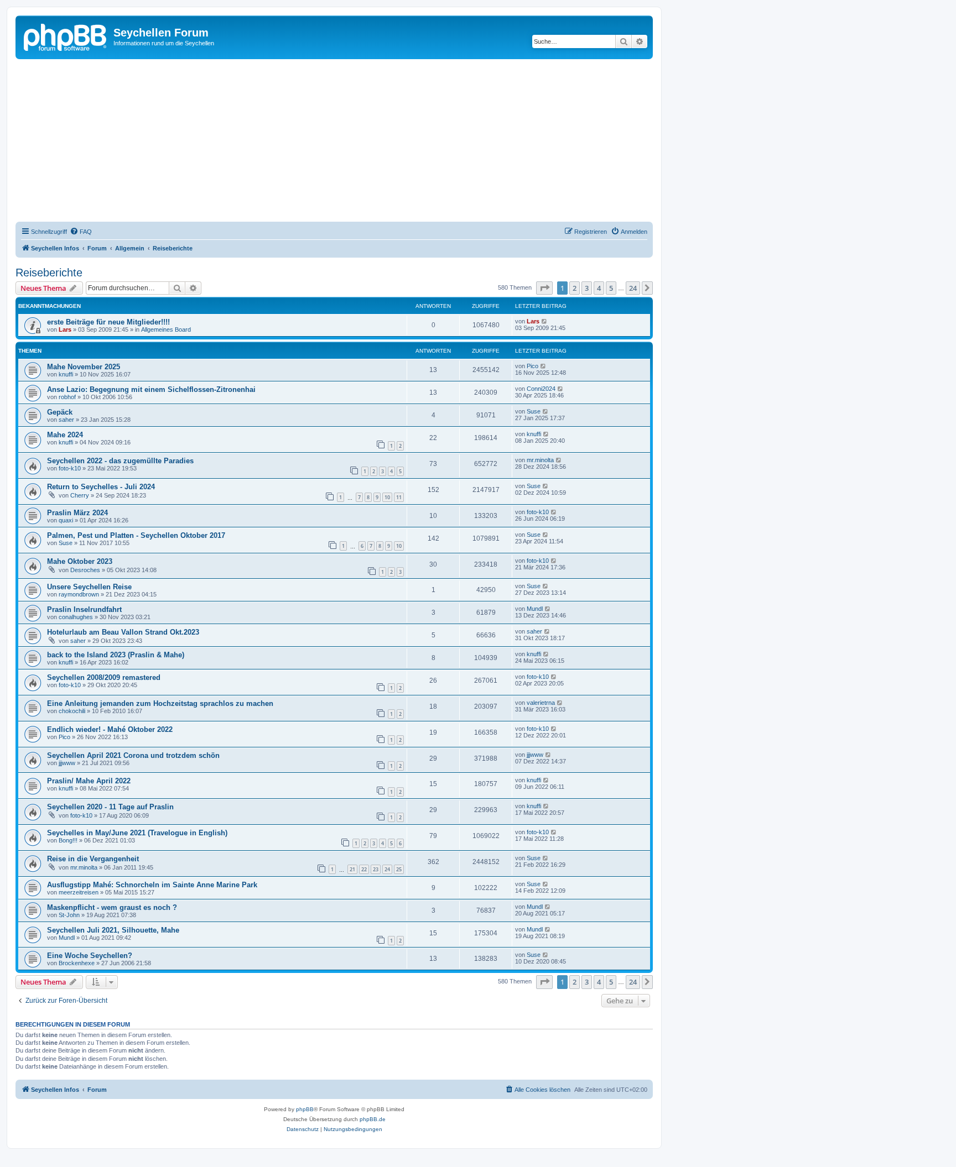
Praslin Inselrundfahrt (84, 609)
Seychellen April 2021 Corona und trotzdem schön (133, 755)
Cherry (79, 495)
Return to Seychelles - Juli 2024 (101, 487)
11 (399, 497)
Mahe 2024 (65, 435)
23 (375, 869)
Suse (534, 411)
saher (66, 419)
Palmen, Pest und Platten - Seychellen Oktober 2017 (136, 535)
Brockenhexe (77, 963)
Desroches (85, 570)
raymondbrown (79, 594)
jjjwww (67, 763)
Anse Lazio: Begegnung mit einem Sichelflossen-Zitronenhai (151, 389)
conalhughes (76, 617)
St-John (69, 915)
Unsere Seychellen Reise (89, 587)
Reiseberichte (48, 272)
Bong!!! (68, 840)
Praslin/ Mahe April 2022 (89, 781)
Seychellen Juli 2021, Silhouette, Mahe (113, 930)
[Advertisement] (347, 142)
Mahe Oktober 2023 (79, 561)
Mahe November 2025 (83, 367)
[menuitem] (81, 231)
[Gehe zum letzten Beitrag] (544, 321)
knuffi (66, 374)
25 (399, 869)
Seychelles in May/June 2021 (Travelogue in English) (137, 833)
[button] (544, 288)
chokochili (72, 711)
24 (387, 869)
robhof (67, 397)
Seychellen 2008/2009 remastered (103, 677)
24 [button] (633, 288)
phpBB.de (373, 1119)
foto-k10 (70, 468)
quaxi (66, 520)
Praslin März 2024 (77, 513)
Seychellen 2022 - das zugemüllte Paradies (120, 461)
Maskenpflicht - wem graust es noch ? (112, 907)
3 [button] (587, 288)
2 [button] (574, 288)
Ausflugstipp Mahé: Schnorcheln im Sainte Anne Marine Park (152, 885)
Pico (532, 366)
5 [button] (611, 288)
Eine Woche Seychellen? (89, 955)
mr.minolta (540, 460)
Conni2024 (541, 388)
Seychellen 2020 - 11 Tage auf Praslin (110, 807)
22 (364, 869)
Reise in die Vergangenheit (93, 859)
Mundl (535, 608)
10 (387, 497)
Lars (65, 329)
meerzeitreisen (78, 892)
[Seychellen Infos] (65, 36)
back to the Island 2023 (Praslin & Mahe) (115, 655)
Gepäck (59, 412)
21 (352, 869)
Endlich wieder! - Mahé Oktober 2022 (110, 729)
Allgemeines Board (166, 329)
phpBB (305, 1109)
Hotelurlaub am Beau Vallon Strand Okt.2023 (123, 632)
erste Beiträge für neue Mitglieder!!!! (108, 322)
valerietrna (541, 702)
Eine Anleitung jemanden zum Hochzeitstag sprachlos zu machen (160, 703)
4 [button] (599, 288)
